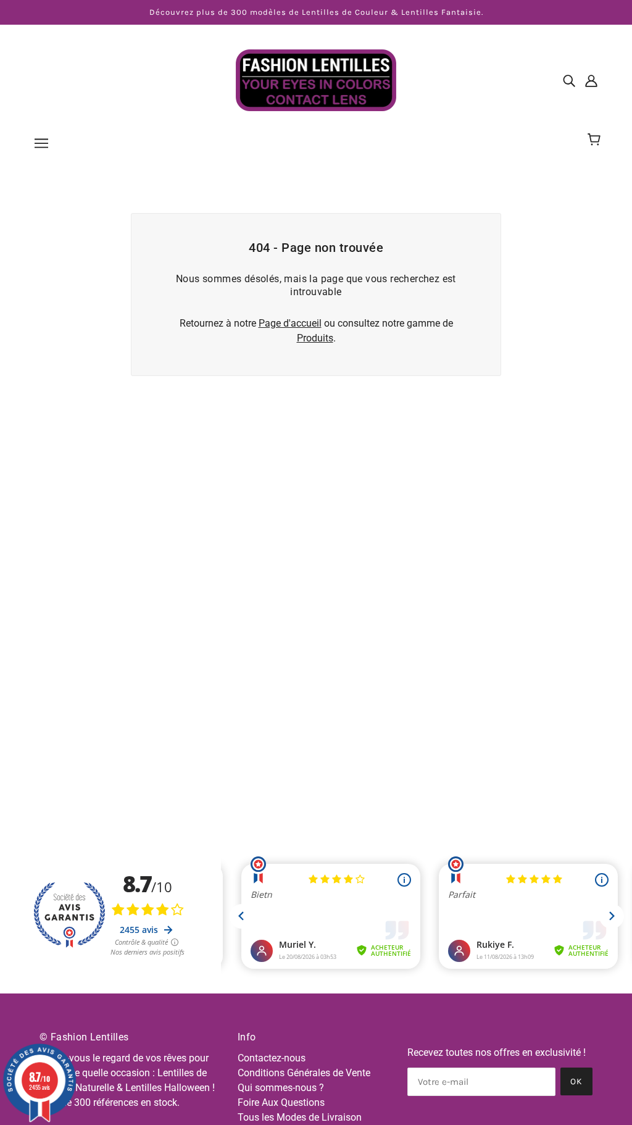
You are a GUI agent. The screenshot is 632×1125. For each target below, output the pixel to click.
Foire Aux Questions (281, 1102)
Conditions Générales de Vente (304, 1073)
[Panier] (596, 140)
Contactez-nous (272, 1058)
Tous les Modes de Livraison (300, 1117)
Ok (576, 1081)
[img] (569, 80)
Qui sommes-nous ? (281, 1088)
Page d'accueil (290, 323)
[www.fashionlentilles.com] (316, 79)
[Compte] (591, 80)
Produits (315, 338)
